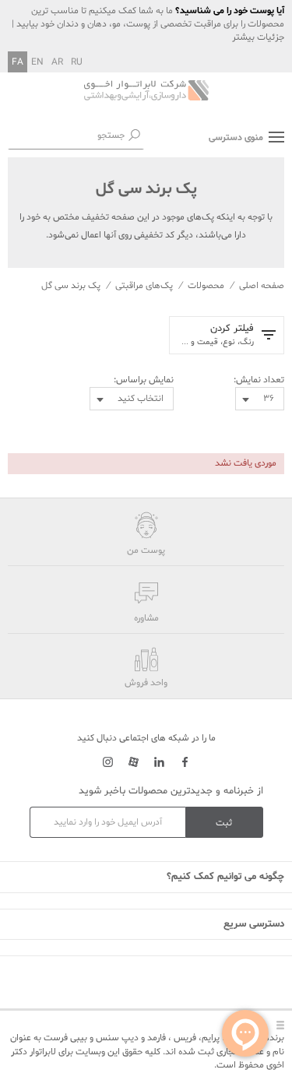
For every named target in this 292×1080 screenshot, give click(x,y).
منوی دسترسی (236, 138)
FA (17, 62)
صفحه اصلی (261, 286)
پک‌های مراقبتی (144, 286)
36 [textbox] (268, 398)
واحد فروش (146, 683)
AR (57, 62)
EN (37, 62)
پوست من (146, 550)
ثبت (224, 823)
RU (77, 62)
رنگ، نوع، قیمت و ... (217, 335)
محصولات (206, 286)
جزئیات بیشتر (258, 37)
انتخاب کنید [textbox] (141, 398)
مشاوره (146, 618)
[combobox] (259, 398)
